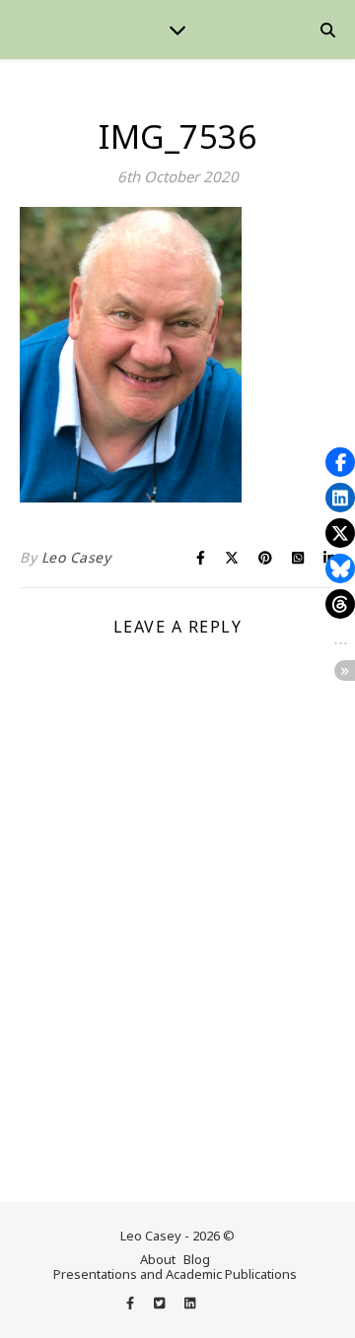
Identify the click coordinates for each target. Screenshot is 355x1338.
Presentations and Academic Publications (175, 1274)
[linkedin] (189, 1302)
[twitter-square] (161, 1302)
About (158, 1259)
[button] (340, 462)
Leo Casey (76, 557)
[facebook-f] (131, 1302)
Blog (196, 1259)
